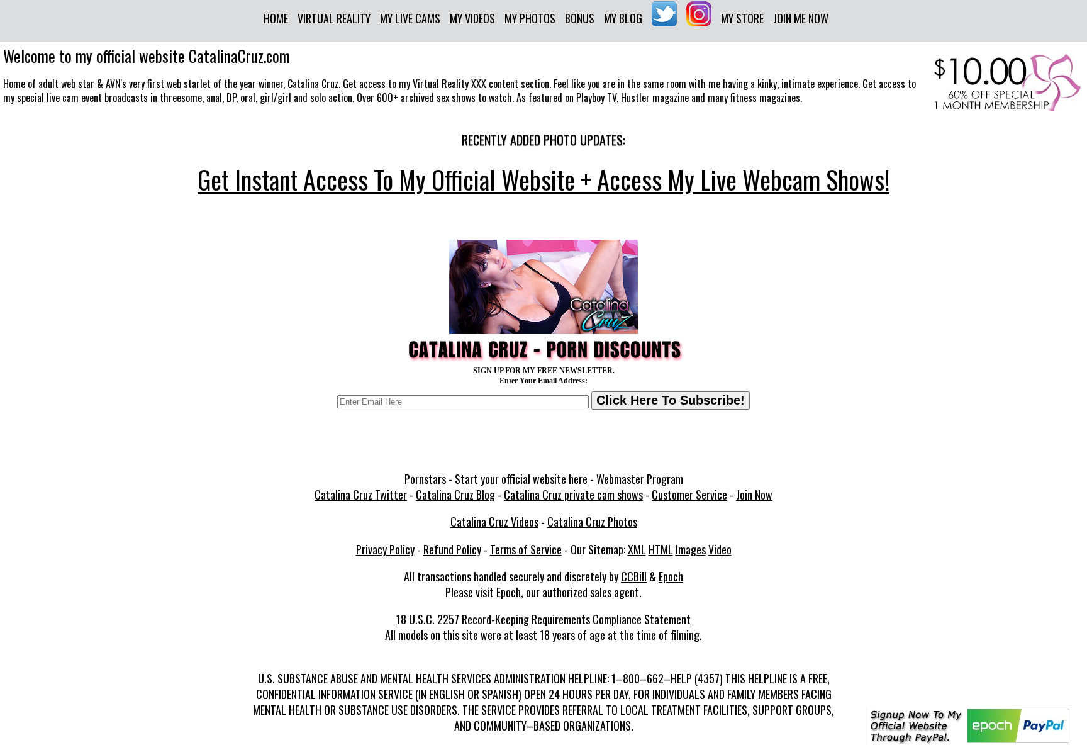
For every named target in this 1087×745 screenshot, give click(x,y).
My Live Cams (410, 18)
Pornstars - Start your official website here (496, 479)
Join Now (754, 494)
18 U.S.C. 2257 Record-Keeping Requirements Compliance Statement (543, 619)
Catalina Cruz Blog (455, 494)
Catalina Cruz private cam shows (573, 494)
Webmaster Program (639, 479)
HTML (661, 549)
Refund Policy (452, 549)
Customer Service (689, 494)
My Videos (472, 18)
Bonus (579, 18)
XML (637, 549)
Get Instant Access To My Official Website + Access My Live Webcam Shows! (543, 179)
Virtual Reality (334, 18)
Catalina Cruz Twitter (361, 494)
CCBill (634, 576)
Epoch (671, 576)
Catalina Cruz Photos (592, 521)
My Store (742, 18)
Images (691, 549)
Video (720, 549)
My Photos (529, 18)
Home (276, 18)
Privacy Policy (385, 549)
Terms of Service (526, 549)
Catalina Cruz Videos (494, 521)
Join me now (800, 18)
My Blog (623, 18)
